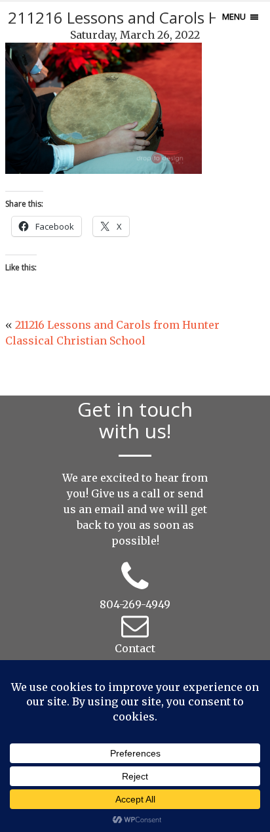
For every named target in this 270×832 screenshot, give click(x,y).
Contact (135, 648)
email (109, 509)
